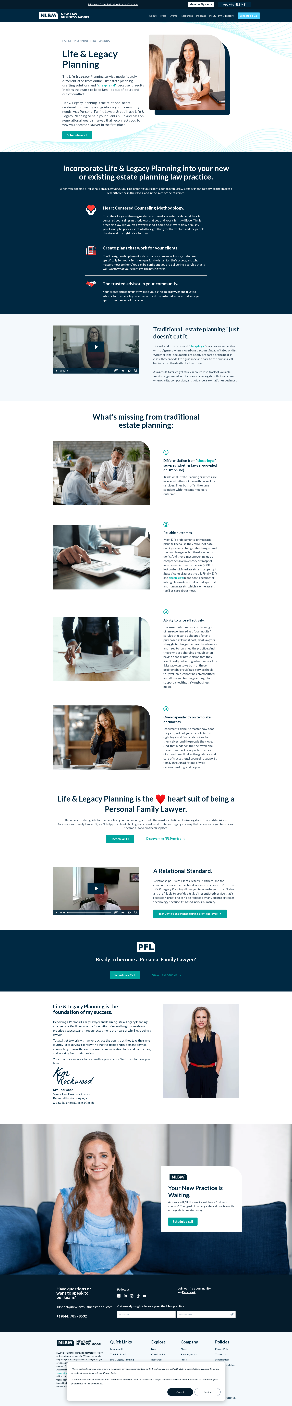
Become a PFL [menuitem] (117, 1349)
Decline (208, 1391)
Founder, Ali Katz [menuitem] (189, 1354)
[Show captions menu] (116, 371)
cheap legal (106, 85)
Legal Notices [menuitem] (222, 1359)
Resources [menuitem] (187, 15)
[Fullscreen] (135, 371)
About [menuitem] (152, 15)
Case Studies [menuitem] (158, 1354)
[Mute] (123, 371)
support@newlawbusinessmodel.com (84, 1307)
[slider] (90, 371)
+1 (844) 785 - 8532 (71, 1316)
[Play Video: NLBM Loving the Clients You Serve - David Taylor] (96, 888)
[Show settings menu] (129, 371)
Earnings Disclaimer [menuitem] (225, 1365)
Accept (180, 1391)
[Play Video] (56, 371)
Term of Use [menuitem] (221, 1354)
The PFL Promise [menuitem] (119, 1354)
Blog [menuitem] (153, 1349)
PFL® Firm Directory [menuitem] (221, 15)
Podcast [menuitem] (201, 15)
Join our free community (194, 1288)
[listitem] (103, 102)
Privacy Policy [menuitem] (222, 1349)
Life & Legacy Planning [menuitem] (122, 1359)
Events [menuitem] (173, 15)
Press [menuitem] (163, 15)
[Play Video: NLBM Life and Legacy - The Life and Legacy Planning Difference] (96, 347)
